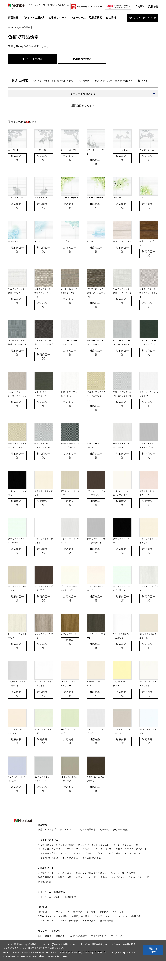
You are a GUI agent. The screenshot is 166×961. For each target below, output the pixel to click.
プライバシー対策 (94, 853)
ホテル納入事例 (70, 858)
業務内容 (104, 912)
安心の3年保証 (120, 829)
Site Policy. (61, 956)
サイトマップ (117, 936)
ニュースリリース (47, 920)
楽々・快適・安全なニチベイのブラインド (59, 853)
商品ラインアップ (47, 829)
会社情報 (42, 912)
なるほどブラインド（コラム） (93, 845)
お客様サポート (46, 873)
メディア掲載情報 (69, 920)
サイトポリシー (39, 947)
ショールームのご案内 (49, 897)
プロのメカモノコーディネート (131, 849)
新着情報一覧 (106, 920)
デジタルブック (68, 829)
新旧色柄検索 (45, 881)
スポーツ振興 (89, 920)
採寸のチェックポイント (112, 877)
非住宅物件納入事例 (48, 858)
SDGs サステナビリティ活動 (52, 916)
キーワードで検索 (32, 58)
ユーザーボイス (103, 849)
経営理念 (77, 912)
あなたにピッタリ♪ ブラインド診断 (56, 845)
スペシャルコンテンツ (135, 853)
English (140, 6)
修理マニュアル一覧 (86, 877)
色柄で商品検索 (88, 829)
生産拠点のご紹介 (80, 916)
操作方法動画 (113, 853)
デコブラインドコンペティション (110, 916)
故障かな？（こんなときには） (91, 873)
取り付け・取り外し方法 (123, 873)
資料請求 (60, 936)
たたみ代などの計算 (139, 877)
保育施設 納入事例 (91, 858)
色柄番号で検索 (82, 58)
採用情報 (153, 6)
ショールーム (78, 17)
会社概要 (91, 912)
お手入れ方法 (64, 877)
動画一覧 (104, 829)
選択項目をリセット (83, 105)
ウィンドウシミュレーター (126, 845)
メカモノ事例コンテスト (50, 849)
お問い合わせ (45, 936)
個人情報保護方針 (78, 936)
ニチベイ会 (118, 912)
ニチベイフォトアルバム (79, 849)
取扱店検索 (95, 17)
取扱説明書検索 (46, 877)
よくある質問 (64, 873)
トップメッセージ (60, 912)
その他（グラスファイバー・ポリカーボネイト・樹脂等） (114, 80)
